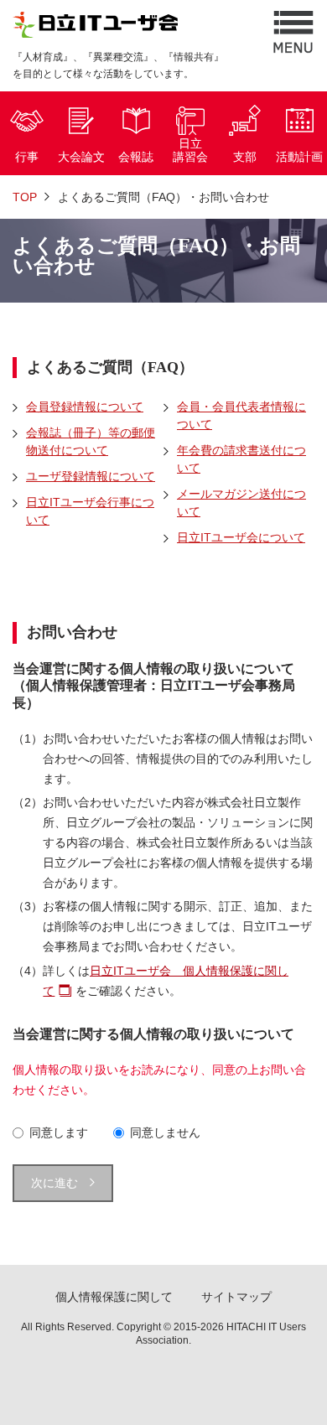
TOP (25, 197)
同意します (58, 1132)
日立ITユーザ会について (241, 537)
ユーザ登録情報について (90, 476)
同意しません (165, 1132)
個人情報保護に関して (114, 1296)
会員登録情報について (84, 406)
